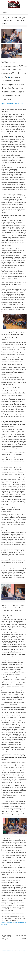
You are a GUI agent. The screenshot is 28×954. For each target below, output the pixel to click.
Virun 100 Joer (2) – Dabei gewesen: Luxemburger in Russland (21, 937)
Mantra (20, 950)
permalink (18, 930)
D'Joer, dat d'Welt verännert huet (7, 950)
